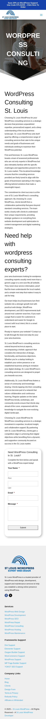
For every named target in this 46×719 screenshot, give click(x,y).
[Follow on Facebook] (6, 595)
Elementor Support (12, 649)
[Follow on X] (10, 595)
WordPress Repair (12, 622)
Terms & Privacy (11, 693)
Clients (7, 686)
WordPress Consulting (14, 626)
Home (7, 679)
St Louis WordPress (21, 709)
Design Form (10, 689)
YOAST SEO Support (14, 667)
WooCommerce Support (15, 656)
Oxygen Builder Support (15, 652)
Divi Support (10, 645)
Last (9, 488)
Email (11, 493)
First (9, 478)
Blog (6, 682)
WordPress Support (13, 660)
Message (13, 504)
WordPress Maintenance (15, 633)
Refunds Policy (11, 697)
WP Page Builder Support (15, 663)
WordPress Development (15, 615)
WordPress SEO (11, 619)
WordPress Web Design (15, 612)
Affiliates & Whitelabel (14, 700)
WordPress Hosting (13, 630)
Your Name (13, 468)
